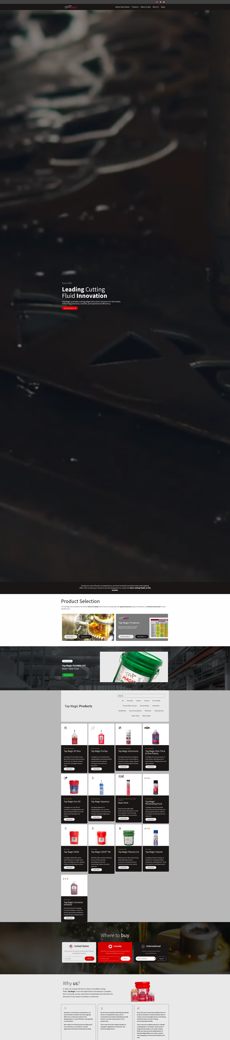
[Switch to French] (160, 2)
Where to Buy (146, 7)
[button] (132, 683)
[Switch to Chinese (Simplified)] (157, 2)
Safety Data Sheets (122, 7)
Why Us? (156, 7)
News (163, 7)
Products (135, 7)
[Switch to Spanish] (163, 2)
